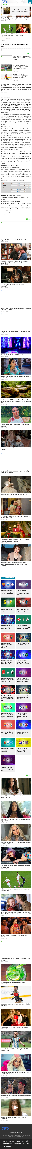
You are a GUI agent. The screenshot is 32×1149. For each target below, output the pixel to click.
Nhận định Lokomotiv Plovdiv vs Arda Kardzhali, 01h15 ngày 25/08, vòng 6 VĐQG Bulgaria (23, 592)
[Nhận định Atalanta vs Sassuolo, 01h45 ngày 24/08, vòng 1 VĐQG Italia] (23, 655)
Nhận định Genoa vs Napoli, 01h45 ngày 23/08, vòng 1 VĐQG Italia (7, 750)
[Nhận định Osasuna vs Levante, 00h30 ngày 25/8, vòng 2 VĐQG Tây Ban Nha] (23, 602)
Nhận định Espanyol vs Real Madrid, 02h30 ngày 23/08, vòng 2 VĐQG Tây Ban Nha (7, 732)
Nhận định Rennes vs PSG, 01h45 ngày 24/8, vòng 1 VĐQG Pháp (23, 644)
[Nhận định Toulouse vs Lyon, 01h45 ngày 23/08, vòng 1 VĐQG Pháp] (23, 742)
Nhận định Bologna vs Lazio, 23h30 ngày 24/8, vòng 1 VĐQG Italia (6, 627)
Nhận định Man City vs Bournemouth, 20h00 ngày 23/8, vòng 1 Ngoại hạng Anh (7, 715)
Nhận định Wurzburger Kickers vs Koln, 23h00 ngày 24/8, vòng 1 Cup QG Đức (23, 627)
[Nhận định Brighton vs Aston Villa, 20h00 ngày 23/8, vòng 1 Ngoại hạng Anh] (23, 707)
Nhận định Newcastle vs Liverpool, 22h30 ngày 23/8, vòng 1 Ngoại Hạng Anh (23, 679)
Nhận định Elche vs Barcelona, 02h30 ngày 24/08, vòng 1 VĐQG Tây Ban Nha (7, 645)
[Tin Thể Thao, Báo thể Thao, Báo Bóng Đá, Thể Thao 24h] (4, 2)
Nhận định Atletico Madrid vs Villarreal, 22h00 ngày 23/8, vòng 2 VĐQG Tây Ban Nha (7, 698)
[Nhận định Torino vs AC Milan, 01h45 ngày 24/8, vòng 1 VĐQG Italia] (8, 655)
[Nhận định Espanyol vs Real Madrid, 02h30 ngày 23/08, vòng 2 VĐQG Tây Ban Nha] (8, 725)
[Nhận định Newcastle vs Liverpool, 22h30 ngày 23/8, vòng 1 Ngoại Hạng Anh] (23, 672)
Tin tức (5, 1141)
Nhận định (3, 40)
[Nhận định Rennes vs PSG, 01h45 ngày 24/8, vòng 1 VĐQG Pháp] (23, 637)
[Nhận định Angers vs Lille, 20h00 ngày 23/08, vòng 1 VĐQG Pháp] (23, 690)
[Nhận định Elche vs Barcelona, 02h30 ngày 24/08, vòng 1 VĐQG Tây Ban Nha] (8, 637)
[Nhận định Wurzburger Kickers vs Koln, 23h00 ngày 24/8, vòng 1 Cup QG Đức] (23, 619)
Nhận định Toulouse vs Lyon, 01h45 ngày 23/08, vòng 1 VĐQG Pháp (22, 750)
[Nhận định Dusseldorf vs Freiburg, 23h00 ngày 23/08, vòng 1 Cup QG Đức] (8, 672)
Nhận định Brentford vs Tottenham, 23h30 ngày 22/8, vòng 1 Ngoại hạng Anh (7, 768)
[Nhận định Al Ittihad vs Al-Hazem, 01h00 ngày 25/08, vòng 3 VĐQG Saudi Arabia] (8, 602)
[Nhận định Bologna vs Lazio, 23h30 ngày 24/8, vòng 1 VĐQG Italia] (8, 619)
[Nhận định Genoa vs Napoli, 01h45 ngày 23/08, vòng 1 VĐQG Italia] (8, 742)
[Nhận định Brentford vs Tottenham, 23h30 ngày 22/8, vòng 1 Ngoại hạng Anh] (8, 760)
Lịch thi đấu (25, 1141)
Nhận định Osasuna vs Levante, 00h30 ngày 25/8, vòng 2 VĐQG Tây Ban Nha (23, 609)
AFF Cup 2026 (26, 1143)
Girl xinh (18, 1141)
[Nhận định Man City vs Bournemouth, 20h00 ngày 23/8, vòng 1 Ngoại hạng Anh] (8, 707)
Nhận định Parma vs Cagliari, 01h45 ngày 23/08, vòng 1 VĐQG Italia (23, 732)
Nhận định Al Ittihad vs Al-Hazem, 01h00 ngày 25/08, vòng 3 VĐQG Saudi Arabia (7, 609)
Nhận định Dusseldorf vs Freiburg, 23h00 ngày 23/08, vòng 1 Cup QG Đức (7, 679)
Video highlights (7, 1143)
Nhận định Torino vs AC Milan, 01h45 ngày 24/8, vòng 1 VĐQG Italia (7, 662)
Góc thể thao (17, 1143)
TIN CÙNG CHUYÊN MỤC (8, 578)
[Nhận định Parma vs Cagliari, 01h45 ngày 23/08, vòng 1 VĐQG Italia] (23, 725)
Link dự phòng (7, 1146)
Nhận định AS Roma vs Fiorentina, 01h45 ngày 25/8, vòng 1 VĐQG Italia (7, 592)
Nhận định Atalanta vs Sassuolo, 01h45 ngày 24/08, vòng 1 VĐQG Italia (23, 662)
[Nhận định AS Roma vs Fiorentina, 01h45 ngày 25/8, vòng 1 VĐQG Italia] (8, 584)
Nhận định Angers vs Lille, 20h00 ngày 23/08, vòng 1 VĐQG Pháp (23, 697)
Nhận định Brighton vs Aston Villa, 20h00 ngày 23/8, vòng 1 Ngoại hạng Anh (22, 715)
